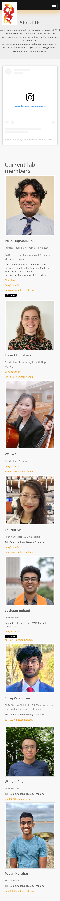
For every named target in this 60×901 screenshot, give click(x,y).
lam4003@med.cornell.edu (19, 552)
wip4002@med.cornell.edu (19, 798)
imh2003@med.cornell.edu (19, 290)
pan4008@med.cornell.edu (19, 890)
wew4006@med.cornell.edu (19, 471)
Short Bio (10, 280)
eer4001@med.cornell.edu (19, 639)
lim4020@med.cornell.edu (19, 376)
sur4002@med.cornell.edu (19, 719)
